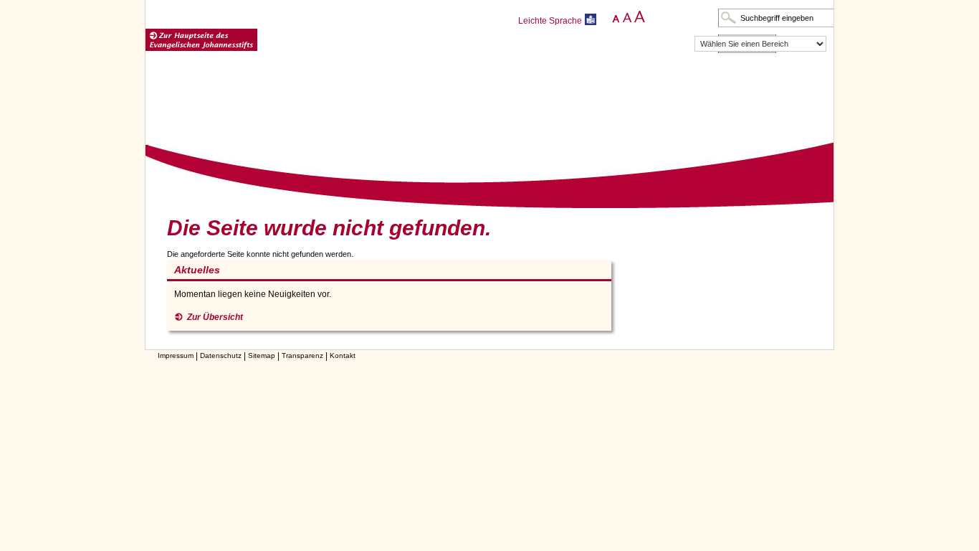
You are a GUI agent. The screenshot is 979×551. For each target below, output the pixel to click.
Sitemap (261, 355)
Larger (639, 17)
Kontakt (342, 355)
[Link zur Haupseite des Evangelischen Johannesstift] (201, 40)
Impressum (176, 355)
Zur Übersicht (215, 317)
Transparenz (302, 355)
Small (613, 17)
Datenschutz (221, 355)
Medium (626, 17)
